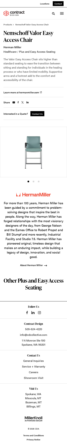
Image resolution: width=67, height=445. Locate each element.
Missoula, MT (33, 398)
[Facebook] (27, 312)
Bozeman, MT (33, 402)
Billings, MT (33, 406)
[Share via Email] (14, 102)
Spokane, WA (33, 394)
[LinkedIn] (33, 312)
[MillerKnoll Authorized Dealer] (33, 418)
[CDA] (16, 13)
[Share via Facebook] (18, 102)
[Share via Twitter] (22, 102)
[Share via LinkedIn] (27, 102)
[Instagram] (39, 312)
